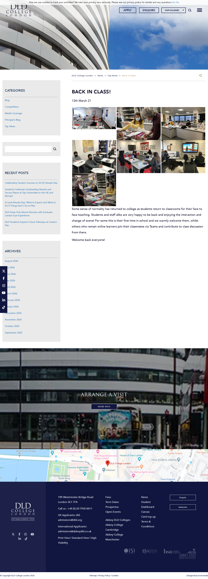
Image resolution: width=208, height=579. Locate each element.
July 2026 (10, 267)
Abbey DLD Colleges (117, 520)
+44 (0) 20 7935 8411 (80, 508)
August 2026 (11, 261)
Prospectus (112, 507)
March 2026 (11, 293)
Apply (128, 10)
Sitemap (93, 575)
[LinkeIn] (20, 539)
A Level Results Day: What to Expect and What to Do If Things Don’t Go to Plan (30, 204)
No (177, 2)
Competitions (12, 106)
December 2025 (13, 313)
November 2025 (13, 319)
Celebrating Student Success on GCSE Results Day (31, 182)
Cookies (114, 575)
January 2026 (12, 306)
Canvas (145, 512)
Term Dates (112, 502)
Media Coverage (13, 113)
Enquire (149, 10)
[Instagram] (25, 534)
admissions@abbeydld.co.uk (74, 531)
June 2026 (10, 274)
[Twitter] (13, 534)
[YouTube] (32, 534)
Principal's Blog (12, 119)
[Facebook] (19, 534)
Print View (64, 538)
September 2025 (13, 332)
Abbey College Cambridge (114, 527)
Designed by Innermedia (197, 575)
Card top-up (148, 517)
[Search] (190, 10)
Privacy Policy (104, 575)
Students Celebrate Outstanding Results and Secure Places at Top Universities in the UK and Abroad (29, 193)
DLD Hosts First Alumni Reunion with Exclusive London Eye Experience (29, 214)
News (144, 497)
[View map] (104, 465)
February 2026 (12, 300)
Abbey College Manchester (114, 537)
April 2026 (10, 287)
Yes (173, 2)
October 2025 (12, 326)
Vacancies (182, 507)
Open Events (113, 512)
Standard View (80, 538)
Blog (7, 100)
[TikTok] (26, 539)
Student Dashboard (147, 504)
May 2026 (10, 280)
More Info (104, 406)
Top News (10, 126)
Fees (108, 497)
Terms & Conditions (147, 524)
